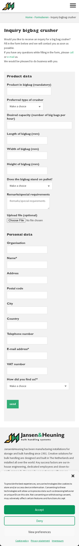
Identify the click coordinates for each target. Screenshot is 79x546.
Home (29, 17)
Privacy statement (40, 540)
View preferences (39, 532)
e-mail (10, 57)
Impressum (58, 540)
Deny (39, 521)
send (13, 404)
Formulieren (42, 17)
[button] (73, 476)
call (72, 52)
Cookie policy (22, 540)
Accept (39, 510)
